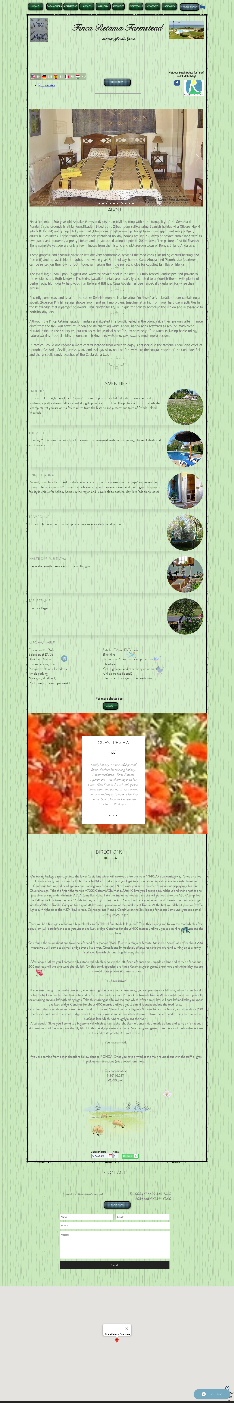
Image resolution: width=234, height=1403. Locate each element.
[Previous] (34, 157)
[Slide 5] (114, 203)
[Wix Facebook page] (177, 83)
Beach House (186, 73)
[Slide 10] (133, 203)
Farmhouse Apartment (182, 260)
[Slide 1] (99, 203)
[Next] (197, 157)
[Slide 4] (110, 203)
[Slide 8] (125, 203)
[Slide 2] (103, 203)
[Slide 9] (129, 203)
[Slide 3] (106, 203)
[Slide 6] (117, 203)
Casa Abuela (148, 260)
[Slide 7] (121, 203)
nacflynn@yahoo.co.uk (88, 1194)
